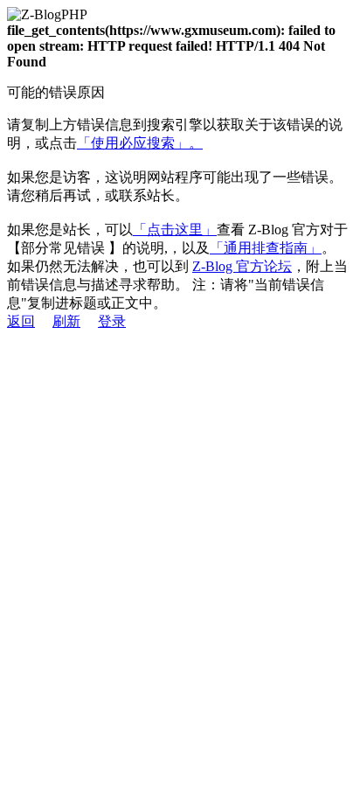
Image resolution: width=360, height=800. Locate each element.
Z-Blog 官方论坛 (242, 266)
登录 (112, 321)
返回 (21, 321)
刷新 (66, 321)
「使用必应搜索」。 (140, 143)
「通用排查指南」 (266, 247)
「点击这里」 (175, 229)
